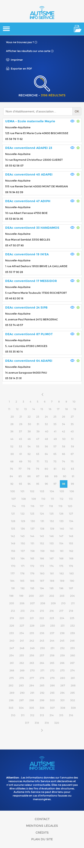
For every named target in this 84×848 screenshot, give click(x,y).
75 (72, 461)
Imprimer (17, 59)
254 (11, 655)
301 (62, 700)
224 (62, 618)
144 (32, 536)
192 (22, 588)
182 (61, 573)
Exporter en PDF (21, 68)
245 (62, 640)
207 (32, 603)
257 (42, 655)
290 (22, 692)
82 (63, 468)
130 (33, 521)
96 (46, 483)
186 (32, 580)
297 (21, 700)
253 (72, 648)
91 (73, 476)
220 (21, 618)
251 (52, 648)
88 (46, 476)
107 (13, 498)
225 (72, 618)
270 (32, 670)
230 (52, 625)
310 (13, 715)
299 (42, 700)
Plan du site (42, 839)
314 (52, 715)
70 (29, 461)
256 (32, 655)
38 (29, 431)
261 (12, 663)
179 (32, 573)
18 (66, 409)
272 (52, 670)
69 (20, 461)
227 (22, 625)
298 (31, 700)
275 (11, 678)
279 (52, 678)
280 (62, 678)
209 (53, 603)
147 (61, 536)
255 (21, 655)
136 (23, 528)
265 (52, 663)
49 (55, 439)
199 (21, 595)
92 (11, 483)
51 (72, 439)
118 (51, 506)
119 (60, 506)
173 (42, 566)
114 (14, 506)
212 (13, 610)
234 (21, 633)
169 (71, 558)
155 (71, 543)
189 (62, 580)
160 (52, 551)
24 (46, 416)
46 (29, 439)
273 (62, 670)
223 (52, 618)
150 (23, 543)
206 (22, 603)
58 (63, 446)
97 (54, 483)
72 (46, 461)
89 (55, 476)
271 (42, 670)
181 (52, 573)
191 (13, 588)
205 (11, 603)
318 (37, 722)
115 (23, 506)
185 (22, 580)
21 (20, 416)
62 (29, 454)
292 (42, 692)
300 (52, 700)
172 (32, 566)
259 (62, 655)
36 (11, 431)
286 (52, 685)
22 (29, 416)
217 (61, 610)
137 (32, 528)
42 (63, 431)
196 (61, 588)
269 (22, 670)
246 (72, 640)
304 (21, 707)
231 (63, 625)
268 (11, 670)
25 (54, 416)
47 (37, 439)
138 (42, 528)
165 (32, 558)
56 (46, 446)
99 (72, 483)
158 (32, 551)
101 (22, 491)
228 (32, 625)
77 (20, 468)
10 (74, 401)
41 (55, 431)
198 (11, 595)
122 (22, 513)
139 (52, 528)
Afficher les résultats (28, 51)
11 (9, 409)
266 (62, 663)
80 (46, 468)
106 (72, 491)
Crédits (42, 832)
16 (50, 409)
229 (42, 625)
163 (13, 558)
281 (73, 678)
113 (71, 498)
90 (64, 476)
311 (23, 715)
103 (42, 491)
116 (32, 506)
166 (42, 558)
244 (52, 640)
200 (31, 595)
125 (52, 513)
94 (29, 483)
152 (42, 543)
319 (47, 722)
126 (61, 513)
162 (71, 551)
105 (62, 491)
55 (37, 446)
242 (32, 640)
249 (32, 648)
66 (63, 454)
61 (20, 454)
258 (52, 655)
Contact (42, 819)
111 (52, 498)
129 (23, 521)
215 (42, 610)
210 (63, 603)
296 (11, 700)
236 (42, 633)
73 (54, 461)
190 (72, 580)
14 (33, 409)
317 (27, 722)
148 (71, 536)
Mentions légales (42, 826)
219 (12, 618)
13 (25, 409)
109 (33, 498)
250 (42, 648)
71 (38, 461)
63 (37, 454)
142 (13, 536)
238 (62, 633)
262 (21, 663)
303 (11, 707)
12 (17, 409)
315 (61, 715)
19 (74, 409)
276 (21, 678)
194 (42, 588)
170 (13, 566)
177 (13, 573)
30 (29, 424)
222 (41, 618)
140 (62, 528)
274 (72, 670)
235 (32, 633)
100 (12, 491)
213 (22, 610)
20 (12, 416)
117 (42, 506)
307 (52, 707)
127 (71, 513)
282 (11, 685)
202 (51, 595)
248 (22, 648)
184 (12, 580)
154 (61, 543)
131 (42, 521)
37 (20, 431)
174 (52, 566)
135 (13, 528)
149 (13, 543)
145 (42, 536)
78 (28, 468)
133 (61, 521)
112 (61, 498)
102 (32, 491)
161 (62, 551)
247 (11, 648)
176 (71, 566)
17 (58, 409)
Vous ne (20, 42)
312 (32, 715)
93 (20, 483)
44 (11, 439)
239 (72, 633)
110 (43, 498)
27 (72, 416)
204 (72, 595)
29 (20, 424)
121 (13, 513)
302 (72, 700)
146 (52, 536)
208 (42, 603)
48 (46, 439)
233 (11, 633)
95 (37, 483)
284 (31, 685)
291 (32, 692)
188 (52, 580)
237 (52, 633)
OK (77, 111)
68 (12, 461)
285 (42, 685)
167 (52, 558)
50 (63, 439)
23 (37, 416)
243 (42, 640)
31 (38, 424)
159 (42, 551)
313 (42, 715)
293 (52, 692)
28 (12, 424)
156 (13, 551)
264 (42, 663)
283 (21, 685)
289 (11, 692)
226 (11, 625)
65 (54, 454)
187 (42, 580)
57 (54, 446)
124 (42, 513)
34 (63, 424)
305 (31, 707)
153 (52, 543)
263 (32, 663)
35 (72, 424)
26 (63, 416)
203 (62, 595)
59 (72, 446)
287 (62, 685)
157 (23, 551)
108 (23, 498)
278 (42, 678)
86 (29, 476)
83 (72, 468)
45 (20, 439)
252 (62, 648)
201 (41, 595)
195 (52, 588)
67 (72, 454)
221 (32, 618)
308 (62, 707)
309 (73, 707)
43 (72, 431)
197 (71, 588)
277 (32, 678)
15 (41, 409)
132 (52, 521)
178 (22, 573)
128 (13, 521)
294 (62, 692)
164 (22, 558)
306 (42, 707)
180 (42, 573)
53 (20, 446)
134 (71, 521)
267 (72, 663)
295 (72, 692)
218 (71, 610)
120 (70, 506)
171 (23, 566)
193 (32, 588)
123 (32, 513)
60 (12, 454)
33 (54, 424)
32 (46, 424)
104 (52, 491)
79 (37, 468)
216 (52, 610)
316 (71, 715)
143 (22, 536)
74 (63, 461)
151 (32, 543)
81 (55, 468)
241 (22, 640)
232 (72, 625)
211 (73, 603)
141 (71, 528)
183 (71, 573)
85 (20, 476)
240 (11, 640)
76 (11, 468)
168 (61, 558)
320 (56, 722)
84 (11, 476)
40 (46, 431)
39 (37, 431)
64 (46, 454)
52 (11, 446)
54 (29, 446)
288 (73, 685)
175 (61, 566)
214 (32, 610)
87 (37, 476)
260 (72, 655)
